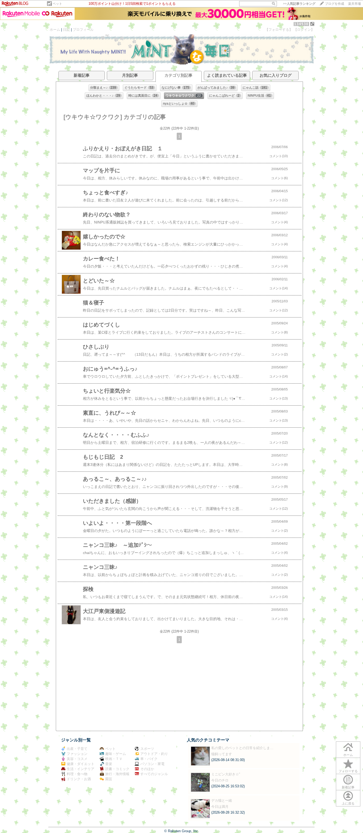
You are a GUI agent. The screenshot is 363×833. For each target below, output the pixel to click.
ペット (57, 4)
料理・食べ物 (77, 774)
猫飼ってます (221, 754)
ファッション (77, 754)
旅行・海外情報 (117, 774)
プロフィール (83, 30)
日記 (66, 30)
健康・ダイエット (80, 764)
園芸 (108, 779)
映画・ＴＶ (114, 759)
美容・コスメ (77, 759)
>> (299, 4)
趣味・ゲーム (115, 754)
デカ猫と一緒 (221, 800)
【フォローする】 (279, 30)
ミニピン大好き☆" (225, 774)
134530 (301, 24)
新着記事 (348, 787)
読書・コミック (117, 769)
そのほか (147, 769)
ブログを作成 (334, 4)
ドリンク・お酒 (79, 779)
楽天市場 (354, 4)
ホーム (55, 30)
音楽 (108, 764)
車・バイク (149, 759)
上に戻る (348, 803)
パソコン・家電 (152, 764)
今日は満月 (220, 807)
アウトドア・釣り (154, 754)
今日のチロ (220, 780)
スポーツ (147, 749)
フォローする (348, 771)
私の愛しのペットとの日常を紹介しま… (242, 748)
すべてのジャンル (154, 774)
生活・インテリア (80, 769)
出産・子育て (77, 749)
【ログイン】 (304, 30)
